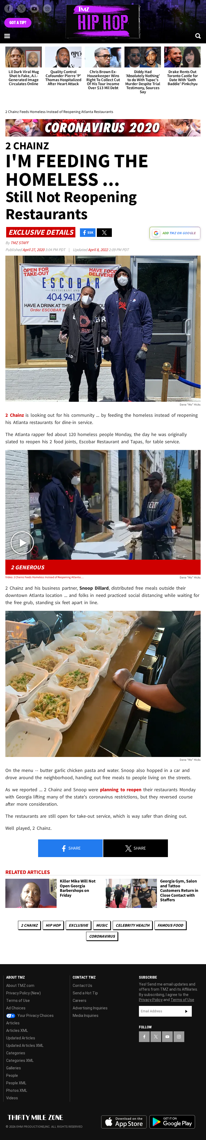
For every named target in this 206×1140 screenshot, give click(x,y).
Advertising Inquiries (90, 1008)
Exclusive (78, 925)
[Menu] (7, 35)
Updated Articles (20, 1038)
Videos (12, 1098)
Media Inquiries (85, 1015)
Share (74, 848)
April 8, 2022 (98, 249)
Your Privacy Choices (35, 1015)
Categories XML (20, 1060)
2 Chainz (29, 925)
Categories (15, 1053)
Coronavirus (102, 936)
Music (102, 925)
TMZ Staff (19, 242)
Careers (79, 1000)
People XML (16, 1083)
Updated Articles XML (24, 1045)
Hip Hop (53, 925)
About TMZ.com (20, 985)
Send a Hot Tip (85, 993)
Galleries (13, 1068)
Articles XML (17, 1030)
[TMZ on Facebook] (8, 8)
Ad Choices (15, 1008)
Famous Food (170, 925)
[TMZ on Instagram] (47, 8)
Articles (13, 1023)
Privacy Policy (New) (23, 993)
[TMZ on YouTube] (167, 1036)
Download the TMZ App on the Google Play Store (172, 1122)
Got (17, 22)
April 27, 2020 (34, 249)
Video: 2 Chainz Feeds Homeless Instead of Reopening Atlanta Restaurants (44, 577)
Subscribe (186, 1011)
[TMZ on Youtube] (34, 8)
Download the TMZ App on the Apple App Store (124, 1122)
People (12, 1075)
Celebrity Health (132, 925)
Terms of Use (18, 1000)
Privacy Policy (151, 1000)
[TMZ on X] (21, 8)
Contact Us (82, 985)
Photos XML (16, 1090)
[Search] (198, 35)
